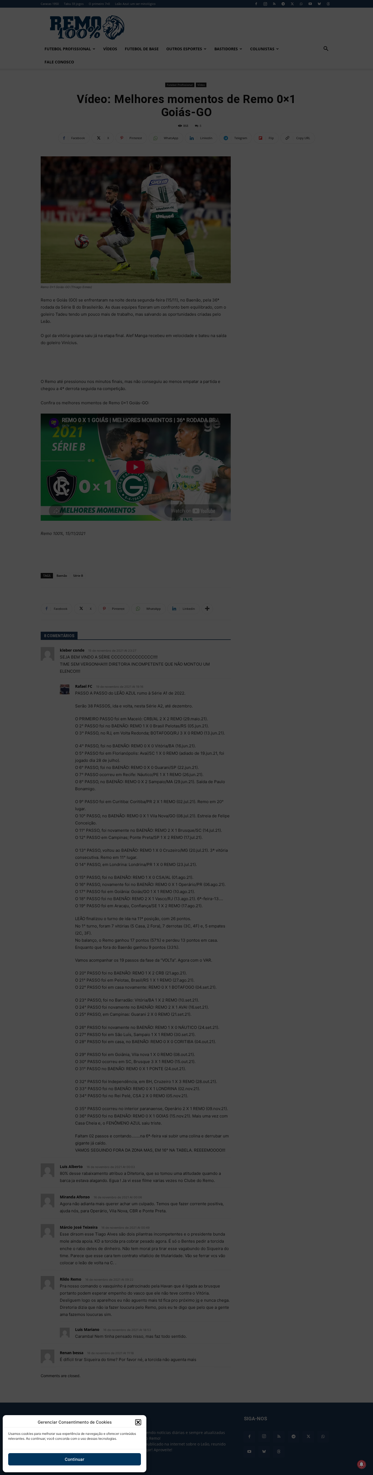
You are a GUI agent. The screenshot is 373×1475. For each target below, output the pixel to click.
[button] (138, 1422)
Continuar (74, 1459)
